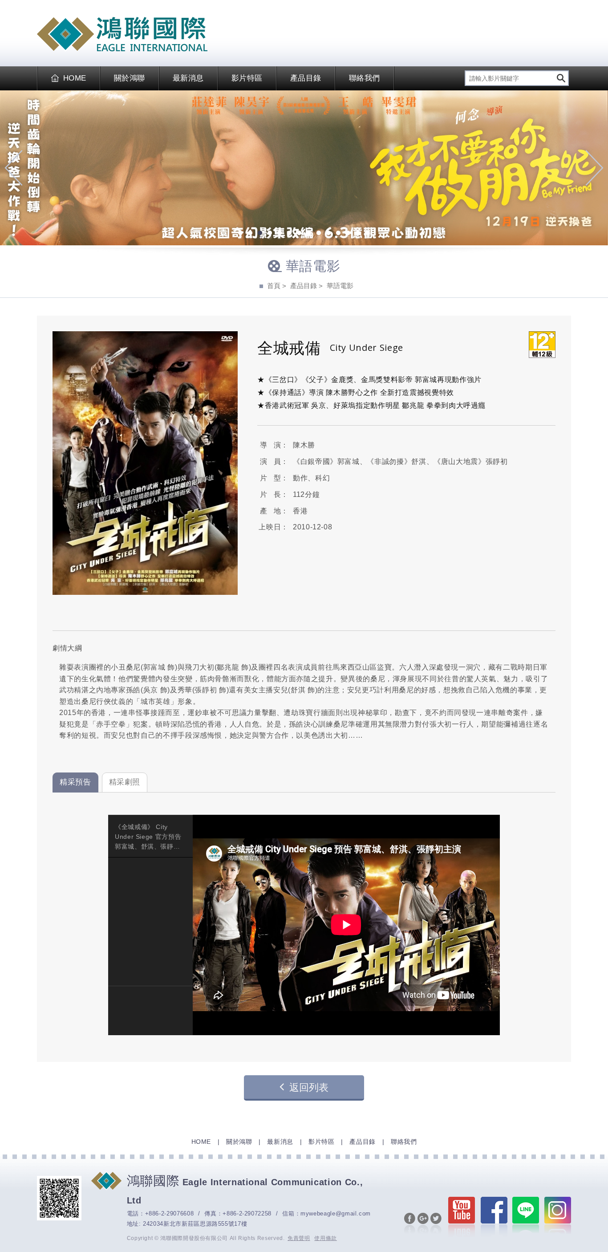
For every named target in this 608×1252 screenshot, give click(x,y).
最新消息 (188, 78)
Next (594, 168)
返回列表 (308, 1087)
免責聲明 (299, 1238)
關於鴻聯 (129, 78)
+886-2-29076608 (169, 1213)
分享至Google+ (423, 1224)
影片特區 (247, 78)
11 (338, 233)
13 (357, 233)
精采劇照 (125, 782)
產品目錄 (305, 78)
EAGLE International (122, 34)
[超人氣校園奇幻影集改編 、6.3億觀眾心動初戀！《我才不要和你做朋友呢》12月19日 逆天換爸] (304, 168)
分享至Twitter (436, 1224)
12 (348, 233)
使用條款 (325, 1238)
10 (328, 233)
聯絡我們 (364, 78)
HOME (74, 78)
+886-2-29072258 (247, 1213)
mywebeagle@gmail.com (335, 1213)
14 (367, 233)
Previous (13, 168)
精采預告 (75, 782)
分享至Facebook (409, 1224)
